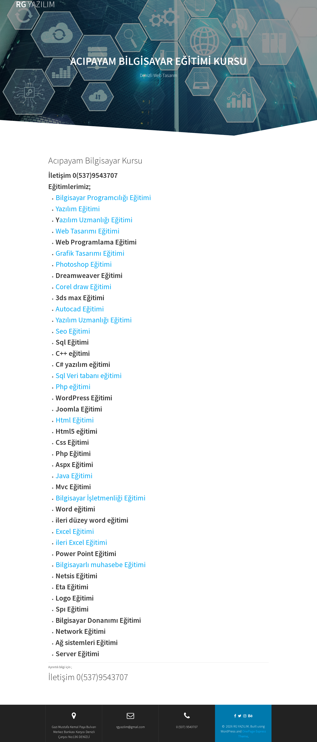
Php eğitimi (73, 386)
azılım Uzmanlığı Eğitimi (95, 219)
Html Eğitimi (75, 420)
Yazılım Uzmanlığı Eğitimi (94, 319)
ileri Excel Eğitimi (81, 542)
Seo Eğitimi (73, 331)
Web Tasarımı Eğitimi (87, 231)
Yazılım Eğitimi (78, 208)
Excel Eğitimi (75, 531)
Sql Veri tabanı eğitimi (89, 375)
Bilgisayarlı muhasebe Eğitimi (101, 564)
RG (35, 4)
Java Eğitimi (74, 475)
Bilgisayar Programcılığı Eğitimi (103, 197)
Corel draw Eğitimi (83, 286)
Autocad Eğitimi (80, 308)
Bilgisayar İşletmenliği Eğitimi (100, 497)
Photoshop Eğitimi (84, 264)
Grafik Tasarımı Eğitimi (90, 253)
